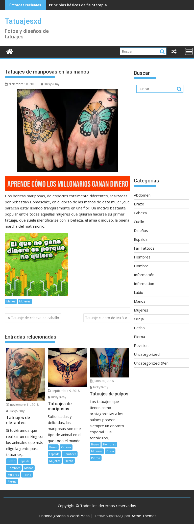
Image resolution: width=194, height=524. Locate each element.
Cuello (139, 221)
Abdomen (142, 195)
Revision (141, 345)
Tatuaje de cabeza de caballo (35, 317)
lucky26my (51, 84)
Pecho (27, 475)
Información (144, 274)
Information (144, 283)
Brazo (11, 461)
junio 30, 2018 (103, 381)
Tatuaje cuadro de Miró (104, 317)
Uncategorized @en (151, 363)
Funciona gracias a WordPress (63, 515)
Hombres (14, 468)
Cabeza (66, 447)
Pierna (12, 481)
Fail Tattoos (144, 248)
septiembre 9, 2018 (65, 391)
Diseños (141, 230)
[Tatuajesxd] (9, 50)
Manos (10, 301)
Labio (138, 292)
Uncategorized (147, 354)
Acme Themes (144, 515)
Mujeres (24, 301)
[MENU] (189, 51)
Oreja (110, 451)
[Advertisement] (161, 137)
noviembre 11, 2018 (24, 404)
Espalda (24, 461)
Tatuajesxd (23, 21)
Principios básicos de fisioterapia (78, 5)
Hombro (141, 265)
